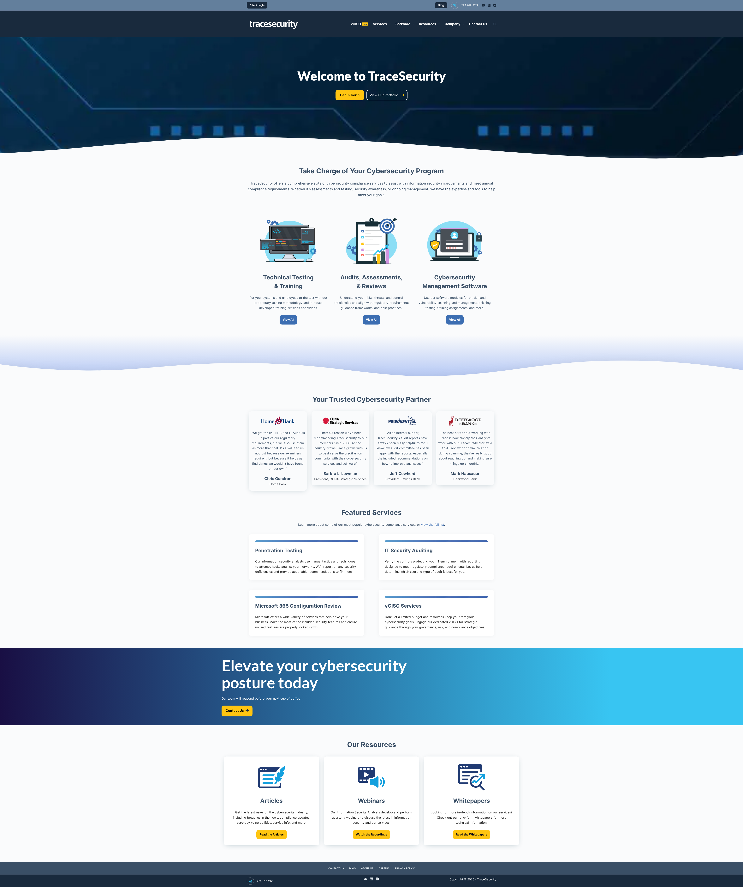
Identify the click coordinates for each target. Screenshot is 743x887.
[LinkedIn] (489, 5)
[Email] (483, 5)
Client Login (257, 5)
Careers (384, 868)
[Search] (494, 24)
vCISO (359, 24)
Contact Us (478, 24)
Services (380, 24)
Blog (352, 868)
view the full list (432, 524)
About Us (367, 868)
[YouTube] (494, 5)
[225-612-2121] (455, 5)
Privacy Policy (405, 868)
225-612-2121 (469, 5)
